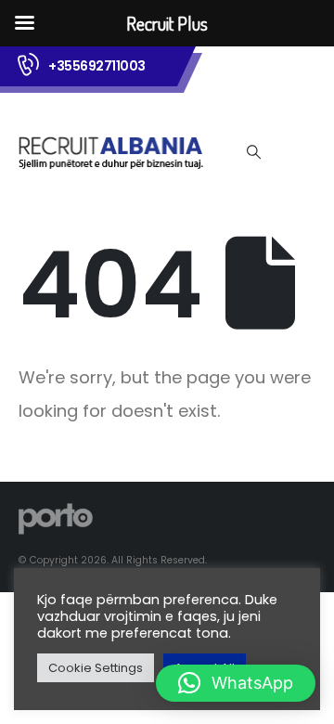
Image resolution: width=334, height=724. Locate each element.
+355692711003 (97, 66)
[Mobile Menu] (292, 151)
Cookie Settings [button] (95, 668)
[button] (253, 152)
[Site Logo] (111, 152)
